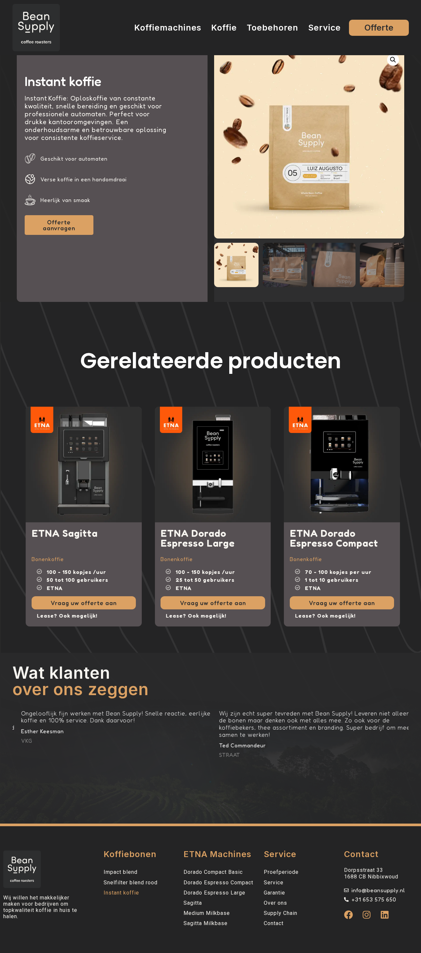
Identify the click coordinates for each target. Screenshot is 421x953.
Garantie (274, 893)
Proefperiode (281, 872)
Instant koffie (121, 893)
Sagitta (193, 903)
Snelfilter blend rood (131, 882)
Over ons (275, 903)
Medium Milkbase (207, 913)
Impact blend (120, 872)
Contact (274, 923)
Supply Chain (280, 913)
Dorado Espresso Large (214, 893)
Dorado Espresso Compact (218, 882)
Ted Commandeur (213, 745)
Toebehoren (272, 28)
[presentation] (31, 413)
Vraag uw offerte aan (59, 602)
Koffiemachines (167, 28)
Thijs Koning (404, 760)
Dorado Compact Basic (213, 872)
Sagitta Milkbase (206, 923)
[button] (393, 60)
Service (324, 28)
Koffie (224, 28)
